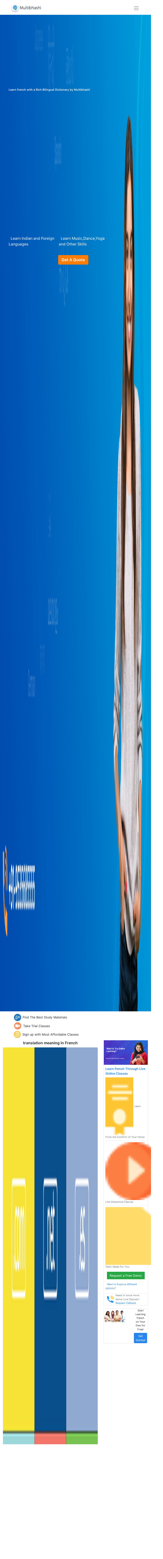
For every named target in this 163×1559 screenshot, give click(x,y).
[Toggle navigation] (136, 8)
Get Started (140, 1338)
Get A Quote (73, 259)
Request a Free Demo (126, 1275)
